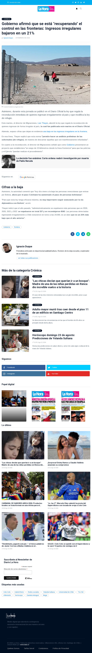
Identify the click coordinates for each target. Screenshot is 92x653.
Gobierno (71, 145)
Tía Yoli (80, 592)
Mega (45, 595)
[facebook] (73, 2)
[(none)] (7, 248)
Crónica (36, 270)
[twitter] (75, 2)
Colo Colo (6, 592)
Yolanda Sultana (49, 592)
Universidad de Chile (66, 592)
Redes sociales (33, 592)
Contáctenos (43, 648)
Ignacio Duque (8, 38)
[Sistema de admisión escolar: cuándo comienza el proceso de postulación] (14, 406)
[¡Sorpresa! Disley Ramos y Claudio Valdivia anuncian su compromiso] (69, 445)
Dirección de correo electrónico (15, 569)
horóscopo (19, 595)
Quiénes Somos (13, 648)
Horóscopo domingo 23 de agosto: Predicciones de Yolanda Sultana (53, 337)
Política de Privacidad (61, 648)
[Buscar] (80, 9)
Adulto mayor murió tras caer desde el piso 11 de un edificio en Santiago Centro (60, 311)
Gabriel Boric (19, 592)
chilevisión (7, 595)
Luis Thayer (43, 123)
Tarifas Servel (29, 648)
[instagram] (78, 2)
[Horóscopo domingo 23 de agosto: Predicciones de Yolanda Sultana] (15, 341)
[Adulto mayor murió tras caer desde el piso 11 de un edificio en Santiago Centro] (15, 315)
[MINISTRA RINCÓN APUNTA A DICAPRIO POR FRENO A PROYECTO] (43, 406)
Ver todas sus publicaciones (28, 258)
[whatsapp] (88, 234)
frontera (17, 227)
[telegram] (84, 2)
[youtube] (81, 2)
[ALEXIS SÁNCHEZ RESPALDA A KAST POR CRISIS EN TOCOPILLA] (73, 406)
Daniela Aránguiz (33, 595)
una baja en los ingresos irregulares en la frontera (65, 131)
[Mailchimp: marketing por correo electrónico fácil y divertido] (28, 580)
